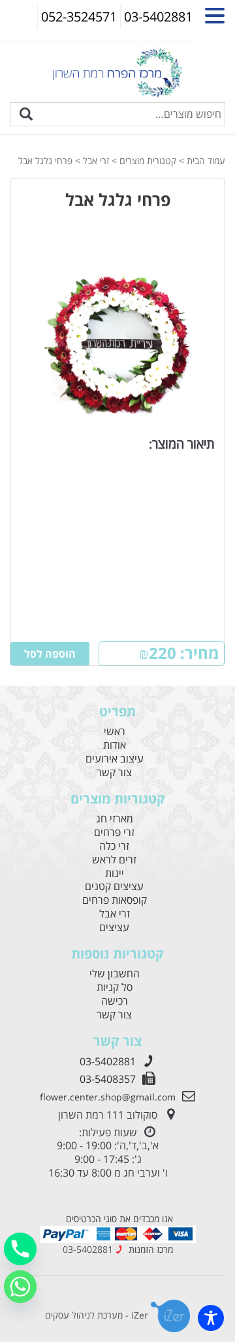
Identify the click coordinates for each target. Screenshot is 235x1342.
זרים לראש (114, 860)
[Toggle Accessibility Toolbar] (210, 1318)
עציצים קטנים (114, 886)
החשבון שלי (114, 974)
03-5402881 (108, 1061)
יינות (114, 873)
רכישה (114, 1001)
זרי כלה (114, 846)
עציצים (114, 927)
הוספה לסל (50, 654)
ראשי (114, 731)
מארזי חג (114, 819)
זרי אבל (96, 160)
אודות (114, 745)
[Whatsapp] (20, 1286)
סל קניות (115, 987)
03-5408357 (108, 1079)
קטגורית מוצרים (147, 160)
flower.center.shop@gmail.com (108, 1097)
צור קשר (114, 772)
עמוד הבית (206, 160)
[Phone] (20, 1249)
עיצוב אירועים (115, 759)
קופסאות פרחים (114, 900)
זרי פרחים (114, 832)
